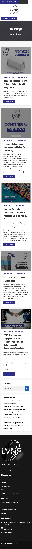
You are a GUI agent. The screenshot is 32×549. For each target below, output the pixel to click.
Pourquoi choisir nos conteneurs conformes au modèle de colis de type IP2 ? (15, 214)
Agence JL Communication (10, 544)
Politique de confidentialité (8, 490)
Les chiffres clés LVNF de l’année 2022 (14, 279)
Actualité (3, 479)
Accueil (12, 34)
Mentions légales (5, 486)
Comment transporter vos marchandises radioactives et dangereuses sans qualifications (13, 420)
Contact (3, 482)
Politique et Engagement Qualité (10, 493)
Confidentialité (25, 544)
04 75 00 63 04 (8, 532)
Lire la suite (9, 101)
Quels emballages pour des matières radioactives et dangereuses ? (15, 84)
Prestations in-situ (6, 506)
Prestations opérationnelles (8, 509)
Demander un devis (8, 18)
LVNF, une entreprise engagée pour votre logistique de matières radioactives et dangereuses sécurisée (13, 342)
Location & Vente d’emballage (9, 502)
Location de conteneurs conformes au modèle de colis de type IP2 (14, 147)
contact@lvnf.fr (8, 529)
